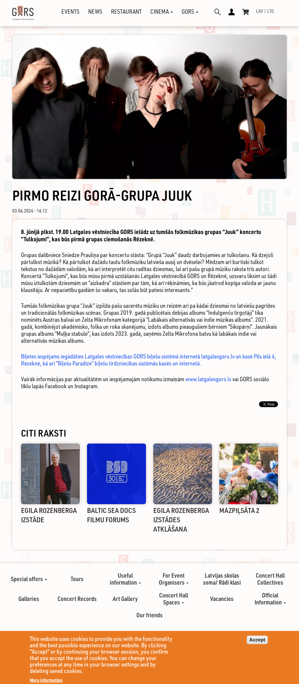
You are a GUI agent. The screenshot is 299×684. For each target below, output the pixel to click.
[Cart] (245, 11)
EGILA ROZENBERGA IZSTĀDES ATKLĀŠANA (181, 519)
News (95, 11)
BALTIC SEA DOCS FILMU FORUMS (111, 515)
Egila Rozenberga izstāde (49, 515)
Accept (257, 639)
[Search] (217, 11)
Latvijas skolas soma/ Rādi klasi (222, 579)
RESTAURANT (126, 11)
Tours (77, 579)
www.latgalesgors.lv (208, 379)
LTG (270, 11)
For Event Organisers (172, 579)
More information (46, 680)
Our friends (149, 615)
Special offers (27, 579)
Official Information (269, 598)
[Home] (25, 13)
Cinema (160, 11)
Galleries (28, 598)
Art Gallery (125, 598)
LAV (259, 11)
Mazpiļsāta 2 (239, 510)
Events (70, 11)
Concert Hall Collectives (270, 579)
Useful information (124, 579)
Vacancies (222, 598)
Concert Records (77, 598)
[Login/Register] (231, 11)
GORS (188, 11)
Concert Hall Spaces (173, 598)
